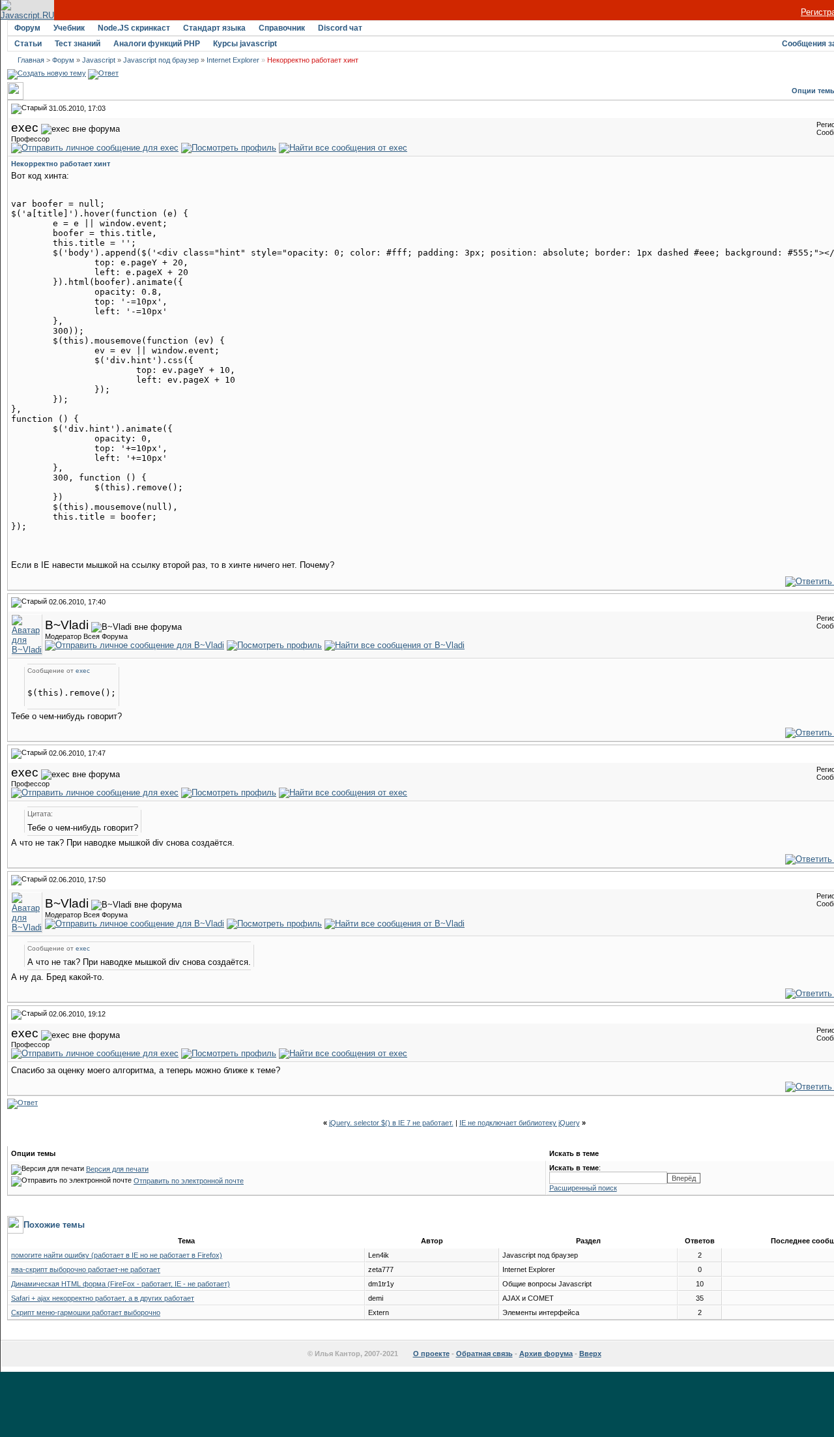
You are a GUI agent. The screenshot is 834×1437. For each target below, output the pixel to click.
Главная (31, 60)
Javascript (98, 60)
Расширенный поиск (583, 1188)
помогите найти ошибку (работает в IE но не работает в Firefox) (116, 1255)
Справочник (282, 28)
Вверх (590, 1353)
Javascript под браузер (161, 60)
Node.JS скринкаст (134, 28)
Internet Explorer (233, 60)
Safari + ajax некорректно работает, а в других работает (102, 1298)
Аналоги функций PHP (156, 43)
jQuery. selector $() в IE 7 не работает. (391, 1123)
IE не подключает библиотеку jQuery (519, 1123)
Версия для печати (117, 1169)
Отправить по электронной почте (189, 1181)
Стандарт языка (214, 28)
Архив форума (546, 1353)
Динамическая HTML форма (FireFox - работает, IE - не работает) (120, 1284)
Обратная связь (484, 1353)
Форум (27, 28)
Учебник (69, 28)
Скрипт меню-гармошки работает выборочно (85, 1312)
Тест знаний (77, 43)
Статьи (28, 43)
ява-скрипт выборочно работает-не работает (85, 1269)
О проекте (431, 1353)
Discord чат (340, 28)
